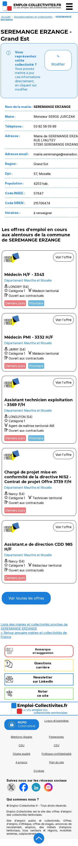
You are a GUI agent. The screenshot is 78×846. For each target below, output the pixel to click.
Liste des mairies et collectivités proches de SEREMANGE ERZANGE (34, 626)
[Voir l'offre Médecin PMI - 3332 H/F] (39, 342)
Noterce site (43, 693)
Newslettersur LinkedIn (43, 679)
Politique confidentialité (56, 753)
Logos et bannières (56, 720)
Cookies (39, 770)
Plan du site (56, 762)
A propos (21, 762)
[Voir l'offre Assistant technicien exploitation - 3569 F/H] (39, 409)
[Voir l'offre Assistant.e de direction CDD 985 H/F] (39, 551)
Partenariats (56, 737)
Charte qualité (21, 753)
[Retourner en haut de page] (39, 838)
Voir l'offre (63, 257)
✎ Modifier (58, 60)
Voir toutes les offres (26, 598)
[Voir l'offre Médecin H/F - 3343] (39, 280)
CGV (56, 745)
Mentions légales (21, 737)
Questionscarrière (42, 665)
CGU (21, 745)
